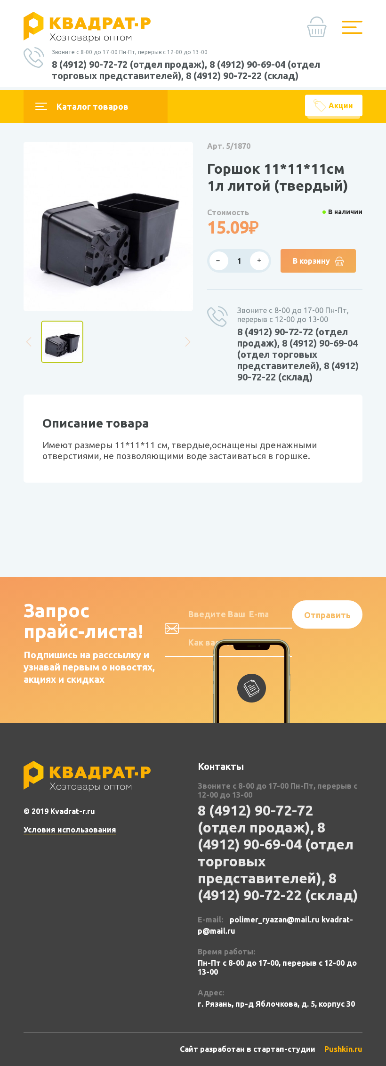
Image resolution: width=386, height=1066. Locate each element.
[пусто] (319, 30)
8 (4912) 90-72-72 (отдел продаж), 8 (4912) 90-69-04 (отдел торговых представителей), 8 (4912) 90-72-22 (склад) (186, 70)
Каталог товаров (92, 106)
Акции (341, 105)
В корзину (311, 261)
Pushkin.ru (343, 1049)
